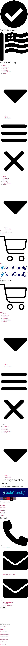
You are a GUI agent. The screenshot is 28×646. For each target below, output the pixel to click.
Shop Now (5, 68)
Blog (6, 116)
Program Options (7, 71)
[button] (14, 147)
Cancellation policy (3, 641)
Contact (2, 515)
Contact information (4, 639)
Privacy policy (2, 626)
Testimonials (8, 117)
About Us (2, 510)
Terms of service (3, 631)
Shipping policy (3, 644)
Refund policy (2, 629)
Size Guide (5, 70)
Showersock (6, 67)
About (4, 65)
